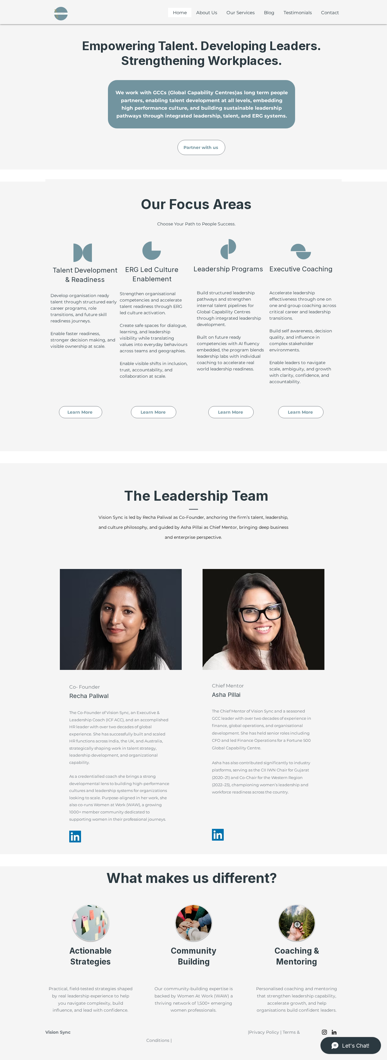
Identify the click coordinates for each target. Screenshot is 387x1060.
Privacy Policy (264, 1032)
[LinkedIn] (75, 836)
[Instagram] (324, 1032)
